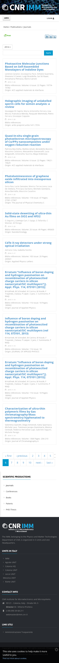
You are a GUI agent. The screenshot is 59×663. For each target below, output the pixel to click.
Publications (16, 27)
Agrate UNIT (10, 562)
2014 (7, 47)
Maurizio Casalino (27, 191)
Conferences (11, 491)
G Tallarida (41, 220)
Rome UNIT (10, 581)
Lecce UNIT (10, 574)
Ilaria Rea (9, 186)
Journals (27, 27)
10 (30, 462)
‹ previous (21, 455)
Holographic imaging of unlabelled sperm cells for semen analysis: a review (28, 104)
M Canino (31, 291)
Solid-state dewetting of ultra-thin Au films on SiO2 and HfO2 (28, 214)
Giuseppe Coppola (21, 116)
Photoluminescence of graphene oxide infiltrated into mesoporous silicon (28, 179)
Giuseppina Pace (28, 74)
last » (50, 462)
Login (50, 18)
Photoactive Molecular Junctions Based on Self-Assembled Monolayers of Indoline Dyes (27, 66)
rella (29, 250)
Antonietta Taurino (23, 154)
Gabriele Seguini (43, 429)
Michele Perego (12, 432)
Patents (9, 503)
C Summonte (42, 293)
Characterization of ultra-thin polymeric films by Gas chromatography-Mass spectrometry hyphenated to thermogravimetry (25, 414)
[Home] (29, 7)
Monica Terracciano (38, 186)
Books (8, 497)
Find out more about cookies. (15, 658)
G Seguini (9, 220)
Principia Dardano (24, 188)
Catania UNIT (11, 570)
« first (8, 455)
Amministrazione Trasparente (19, 632)
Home (6, 27)
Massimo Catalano (13, 151)
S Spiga (31, 220)
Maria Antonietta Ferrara (35, 111)
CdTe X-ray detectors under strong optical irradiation (28, 244)
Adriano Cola (11, 250)
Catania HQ (10, 566)
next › (39, 462)
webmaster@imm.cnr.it (16, 614)
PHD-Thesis (11, 509)
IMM (7, 558)
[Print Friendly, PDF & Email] (7, 35)
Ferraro (8, 116)
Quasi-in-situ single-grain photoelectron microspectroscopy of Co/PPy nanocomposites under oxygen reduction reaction (28, 140)
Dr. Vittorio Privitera (19, 607)
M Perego (17, 223)
